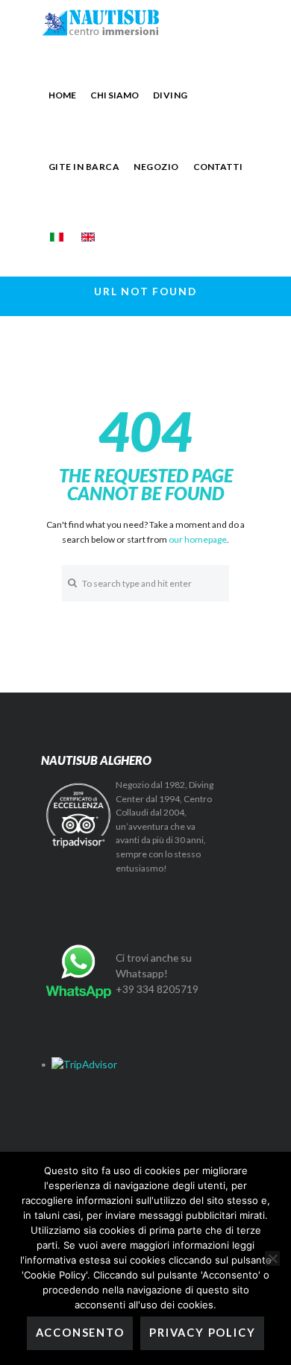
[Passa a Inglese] (88, 237)
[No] (272, 1258)
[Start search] (72, 582)
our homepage (198, 539)
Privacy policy (202, 1332)
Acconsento (80, 1332)
